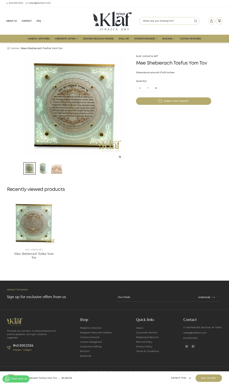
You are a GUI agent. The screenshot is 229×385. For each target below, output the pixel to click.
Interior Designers (144, 38)
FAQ (39, 20)
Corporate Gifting (65, 38)
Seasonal (167, 38)
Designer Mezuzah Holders (98, 38)
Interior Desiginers (91, 342)
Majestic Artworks (39, 38)
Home (15, 48)
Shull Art (124, 38)
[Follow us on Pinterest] (193, 346)
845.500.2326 (16, 3)
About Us (11, 20)
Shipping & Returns (147, 337)
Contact (27, 20)
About (139, 328)
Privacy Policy (144, 347)
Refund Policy (144, 342)
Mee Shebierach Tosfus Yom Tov (34, 255)
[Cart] (219, 20)
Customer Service (146, 333)
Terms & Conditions (147, 351)
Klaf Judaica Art (34, 250)
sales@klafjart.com (40, 3)
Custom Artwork (89, 337)
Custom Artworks (190, 38)
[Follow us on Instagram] (186, 346)
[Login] (211, 20)
